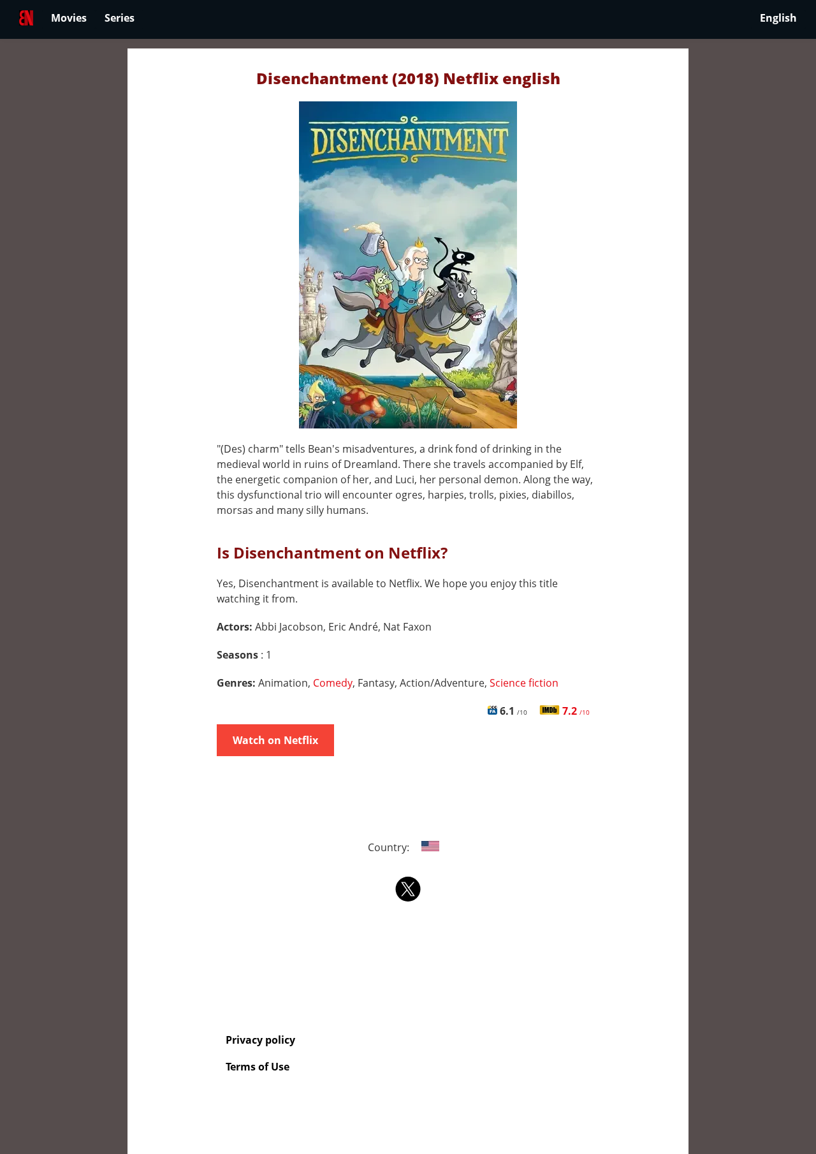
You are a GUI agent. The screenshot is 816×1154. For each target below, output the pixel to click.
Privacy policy (260, 1040)
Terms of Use (257, 1067)
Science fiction (524, 683)
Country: (390, 847)
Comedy (333, 683)
